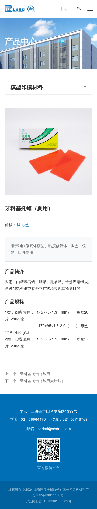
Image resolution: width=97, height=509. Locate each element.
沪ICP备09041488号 (48, 495)
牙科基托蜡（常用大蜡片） (42, 380)
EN (78, 8)
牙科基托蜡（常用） (37, 373)
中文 (63, 8)
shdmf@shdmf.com (54, 428)
